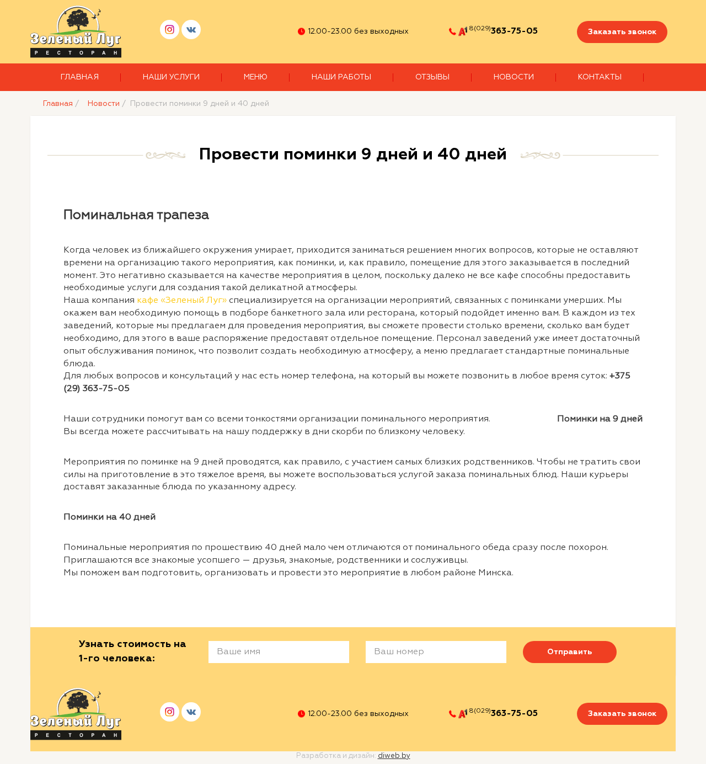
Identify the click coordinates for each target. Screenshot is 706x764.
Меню (256, 77)
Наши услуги (171, 77)
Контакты (600, 77)
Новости (514, 77)
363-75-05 (514, 31)
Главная (80, 77)
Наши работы (341, 77)
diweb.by (394, 756)
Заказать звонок (622, 32)
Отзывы (432, 77)
